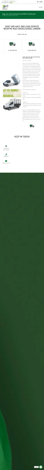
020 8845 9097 (5, 1)
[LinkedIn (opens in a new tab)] (40, 1)
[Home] (2, 15)
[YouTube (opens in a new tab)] (41, 1)
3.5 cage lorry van (12, 50)
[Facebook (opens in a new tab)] (37, 1)
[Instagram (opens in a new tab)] (39, 1)
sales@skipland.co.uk (13, 1)
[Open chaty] (40, 467)
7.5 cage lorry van (31, 50)
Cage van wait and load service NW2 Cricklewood (11, 15)
